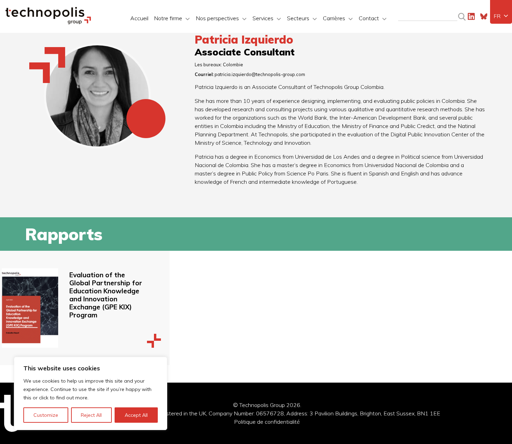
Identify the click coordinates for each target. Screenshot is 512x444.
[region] (90, 393)
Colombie (233, 64)
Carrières (334, 18)
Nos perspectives (217, 18)
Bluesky (483, 16)
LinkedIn (471, 16)
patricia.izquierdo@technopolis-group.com (260, 74)
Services (263, 18)
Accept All (136, 415)
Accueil (139, 18)
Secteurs (298, 18)
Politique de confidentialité (267, 421)
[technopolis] (48, 22)
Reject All (91, 415)
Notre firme (168, 18)
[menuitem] (501, 16)
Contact (369, 18)
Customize (45, 415)
